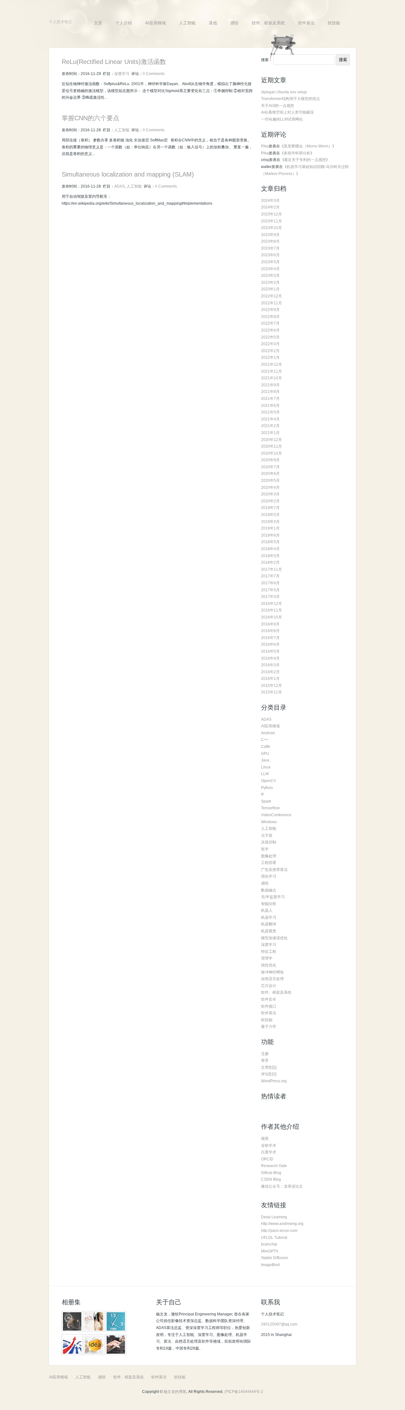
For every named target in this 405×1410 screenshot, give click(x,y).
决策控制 (268, 842)
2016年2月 (270, 672)
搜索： (266, 60)
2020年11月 (271, 446)
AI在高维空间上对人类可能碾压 (287, 112)
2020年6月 (270, 473)
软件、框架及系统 (268, 23)
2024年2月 (270, 207)
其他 (213, 23)
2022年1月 (270, 357)
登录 (265, 1060)
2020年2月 (270, 501)
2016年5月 (270, 651)
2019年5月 (270, 514)
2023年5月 (270, 262)
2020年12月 (271, 440)
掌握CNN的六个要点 (90, 118)
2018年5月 (270, 542)
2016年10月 (271, 617)
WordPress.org (274, 1081)
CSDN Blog (271, 1179)
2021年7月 (270, 398)
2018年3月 (270, 556)
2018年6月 (270, 535)
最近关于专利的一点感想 (305, 160)
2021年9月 (270, 385)
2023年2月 (270, 282)
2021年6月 (270, 405)
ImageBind (270, 1265)
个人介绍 (123, 23)
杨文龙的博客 (175, 1391)
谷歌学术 (268, 1145)
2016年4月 (270, 658)
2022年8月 (270, 316)
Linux (266, 767)
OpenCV (268, 781)
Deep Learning (274, 1217)
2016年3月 (270, 665)
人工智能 (187, 23)
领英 (265, 1138)
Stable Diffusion (274, 1258)
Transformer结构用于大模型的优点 (290, 98)
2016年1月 (270, 678)
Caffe (265, 746)
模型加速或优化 (274, 938)
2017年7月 (270, 576)
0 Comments (154, 73)
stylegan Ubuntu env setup (284, 92)
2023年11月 (271, 221)
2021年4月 (270, 419)
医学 (265, 849)
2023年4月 (270, 269)
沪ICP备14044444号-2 (243, 1391)
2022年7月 (270, 323)
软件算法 (306, 23)
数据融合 (268, 890)
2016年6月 (270, 644)
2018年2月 (270, 562)
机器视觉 (268, 931)
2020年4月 (270, 487)
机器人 (266, 910)
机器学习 (268, 917)
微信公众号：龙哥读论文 (282, 1186)
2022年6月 (270, 330)
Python (267, 788)
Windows (269, 822)
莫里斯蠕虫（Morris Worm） (308, 146)
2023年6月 (270, 255)
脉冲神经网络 (272, 972)
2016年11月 (271, 610)
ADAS (119, 186)
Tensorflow (270, 808)
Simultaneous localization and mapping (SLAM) (128, 174)
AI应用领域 (155, 23)
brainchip (269, 1244)
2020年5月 (270, 480)
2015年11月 (271, 692)
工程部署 (268, 862)
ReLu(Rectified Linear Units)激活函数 (114, 61)
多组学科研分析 (297, 153)
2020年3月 (270, 494)
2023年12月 (271, 214)
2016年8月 (270, 631)
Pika (265, 146)
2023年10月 (271, 228)
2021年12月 (271, 364)
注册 (265, 1054)
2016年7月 (270, 638)
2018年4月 (270, 549)
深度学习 (121, 73)
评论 (269, 1074)
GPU (265, 753)
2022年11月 (271, 303)
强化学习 (268, 876)
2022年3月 (270, 344)
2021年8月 (270, 391)
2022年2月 (270, 351)
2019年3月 (270, 521)
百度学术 (268, 1152)
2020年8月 (270, 460)
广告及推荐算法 (274, 869)
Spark (266, 801)
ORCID (267, 1159)
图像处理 (268, 856)
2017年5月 (270, 590)
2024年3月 (270, 200)
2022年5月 (270, 337)
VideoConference (276, 815)
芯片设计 (268, 986)
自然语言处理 (272, 979)
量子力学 (268, 1026)
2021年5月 (270, 412)
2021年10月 (271, 378)
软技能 (334, 23)
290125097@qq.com (279, 1324)
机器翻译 (268, 924)
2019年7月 (270, 508)
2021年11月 (271, 371)
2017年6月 (270, 583)
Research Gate (274, 1166)
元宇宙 (266, 835)
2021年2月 (270, 426)
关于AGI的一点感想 (277, 105)
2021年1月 (270, 433)
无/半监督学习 (273, 897)
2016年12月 (271, 603)
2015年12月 (271, 685)
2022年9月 (270, 309)
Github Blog (271, 1173)
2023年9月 (270, 235)
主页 (98, 23)
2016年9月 (270, 624)
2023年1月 (270, 289)
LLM (265, 774)
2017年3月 (270, 596)
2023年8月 (270, 241)
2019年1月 (270, 528)
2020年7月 (270, 467)
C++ (264, 739)
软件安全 (268, 999)
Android (268, 733)
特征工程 (268, 951)
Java (265, 760)
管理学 (266, 958)
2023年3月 (270, 275)
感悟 (234, 23)
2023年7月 (270, 248)
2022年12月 (271, 296)
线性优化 (268, 965)
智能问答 (268, 904)
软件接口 (268, 1006)
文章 (269, 1067)
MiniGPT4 (269, 1251)
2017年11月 (271, 569)
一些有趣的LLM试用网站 (282, 119)
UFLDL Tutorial (274, 1237)
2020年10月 (271, 453)
